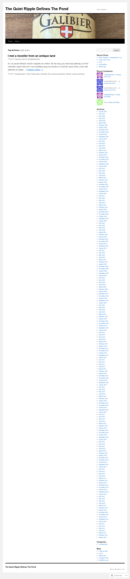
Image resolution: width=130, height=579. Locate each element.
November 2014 (104, 432)
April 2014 (102, 448)
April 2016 (102, 394)
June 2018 (102, 335)
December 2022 (103, 212)
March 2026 (102, 123)
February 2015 (103, 426)
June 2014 (102, 444)
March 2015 (102, 423)
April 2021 (102, 257)
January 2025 (103, 155)
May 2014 (102, 446)
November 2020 (104, 269)
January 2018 (103, 346)
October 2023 (103, 189)
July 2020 (102, 278)
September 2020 (104, 273)
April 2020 (102, 284)
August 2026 (103, 111)
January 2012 (103, 510)
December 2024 (103, 157)
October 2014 (103, 435)
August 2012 (103, 494)
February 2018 (103, 344)
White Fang (102, 67)
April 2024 (102, 175)
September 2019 (104, 300)
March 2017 (102, 369)
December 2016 (103, 376)
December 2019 (103, 294)
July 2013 (102, 469)
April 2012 (102, 503)
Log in (101, 553)
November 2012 (104, 487)
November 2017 (104, 351)
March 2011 (102, 533)
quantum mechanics (58, 74)
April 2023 (102, 203)
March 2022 (102, 232)
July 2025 (102, 141)
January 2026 (103, 127)
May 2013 (102, 473)
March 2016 (102, 396)
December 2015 (103, 403)
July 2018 (102, 332)
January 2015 (103, 428)
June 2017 (102, 362)
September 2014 (104, 437)
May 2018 (102, 337)
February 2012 (103, 508)
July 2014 (102, 442)
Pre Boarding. (103, 64)
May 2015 (102, 419)
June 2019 (102, 307)
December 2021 (103, 239)
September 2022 (104, 218)
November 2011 (104, 514)
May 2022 (102, 228)
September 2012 (104, 492)
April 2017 (102, 366)
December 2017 (103, 348)
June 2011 (102, 526)
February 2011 (103, 535)
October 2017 (103, 353)
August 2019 (103, 303)
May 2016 (102, 392)
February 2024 (103, 180)
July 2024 (102, 168)
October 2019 (103, 298)
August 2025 (103, 139)
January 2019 (103, 319)
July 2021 (102, 250)
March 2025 (102, 150)
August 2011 (103, 521)
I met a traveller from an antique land (31, 56)
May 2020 (102, 282)
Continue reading (35, 69)
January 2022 (103, 237)
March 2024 (102, 177)
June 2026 (102, 116)
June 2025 (102, 143)
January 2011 (103, 537)
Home (10, 41)
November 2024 (104, 159)
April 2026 (102, 121)
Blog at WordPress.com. (117, 569)
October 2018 (103, 325)
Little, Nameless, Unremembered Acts (110, 57)
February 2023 (103, 207)
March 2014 (102, 451)
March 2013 (102, 478)
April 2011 (102, 530)
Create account (103, 551)
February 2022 (103, 234)
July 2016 (102, 387)
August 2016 (103, 385)
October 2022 (103, 216)
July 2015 (102, 414)
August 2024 (103, 166)
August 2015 (103, 412)
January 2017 (103, 373)
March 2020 (102, 287)
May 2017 (102, 364)
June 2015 (102, 417)
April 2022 (102, 230)
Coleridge (43, 74)
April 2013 (102, 476)
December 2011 (103, 512)
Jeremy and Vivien (104, 60)
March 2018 (102, 341)
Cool (100, 62)
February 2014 (103, 453)
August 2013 (103, 467)
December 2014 (103, 430)
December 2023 (103, 184)
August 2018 (103, 330)
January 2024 (103, 182)
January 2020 (103, 291)
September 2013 (104, 464)
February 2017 (103, 371)
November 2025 (104, 132)
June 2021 (102, 253)
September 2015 (104, 410)
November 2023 (104, 187)
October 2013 (103, 462)
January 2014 (103, 455)
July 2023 (102, 196)
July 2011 (102, 524)
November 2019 (104, 296)
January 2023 (103, 209)
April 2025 (102, 148)
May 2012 (102, 501)
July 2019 (102, 305)
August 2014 (103, 439)
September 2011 (104, 519)
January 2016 (103, 401)
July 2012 (102, 496)
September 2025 (104, 136)
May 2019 (102, 310)
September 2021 (104, 246)
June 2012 (102, 499)
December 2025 (103, 130)
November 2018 (104, 323)
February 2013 (103, 480)
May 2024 (102, 173)
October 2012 (103, 489)
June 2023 (102, 198)
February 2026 (103, 125)
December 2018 (103, 321)
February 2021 (103, 262)
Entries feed (102, 555)
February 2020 (103, 289)
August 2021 (103, 248)
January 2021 (103, 264)
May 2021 (102, 255)
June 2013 (102, 471)
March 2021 (102, 259)
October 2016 (103, 380)
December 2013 (103, 458)
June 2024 (102, 171)
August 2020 (103, 275)
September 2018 (104, 328)
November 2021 (104, 241)
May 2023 (102, 200)
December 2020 (103, 266)
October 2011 (103, 517)
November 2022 (104, 214)
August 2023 (103, 193)
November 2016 (104, 378)
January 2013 (103, 483)
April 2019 (102, 312)
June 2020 (102, 280)
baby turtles (36, 74)
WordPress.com (103, 560)
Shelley (68, 74)
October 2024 (103, 162)
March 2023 (102, 205)
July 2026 (102, 114)
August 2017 (103, 357)
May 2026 (102, 118)
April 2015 (102, 421)
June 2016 (102, 389)
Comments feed (103, 558)
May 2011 (102, 528)
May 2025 (102, 146)
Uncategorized (20, 74)
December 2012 (103, 485)
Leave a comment (78, 74)
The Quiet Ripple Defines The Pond (36, 8)
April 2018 (102, 339)
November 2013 (104, 460)
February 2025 (103, 152)
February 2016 (103, 398)
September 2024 (104, 164)
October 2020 (103, 271)
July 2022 (102, 223)
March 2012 (102, 505)
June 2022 (102, 225)
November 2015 (104, 405)
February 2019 (103, 316)
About (17, 41)
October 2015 (103, 407)
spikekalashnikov (34, 59)
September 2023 (104, 191)
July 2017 (102, 360)
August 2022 (103, 221)
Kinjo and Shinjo (114, 102)
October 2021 (103, 244)
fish (49, 74)
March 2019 (102, 314)
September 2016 (104, 382)
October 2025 (103, 134)
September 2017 (104, 355)
